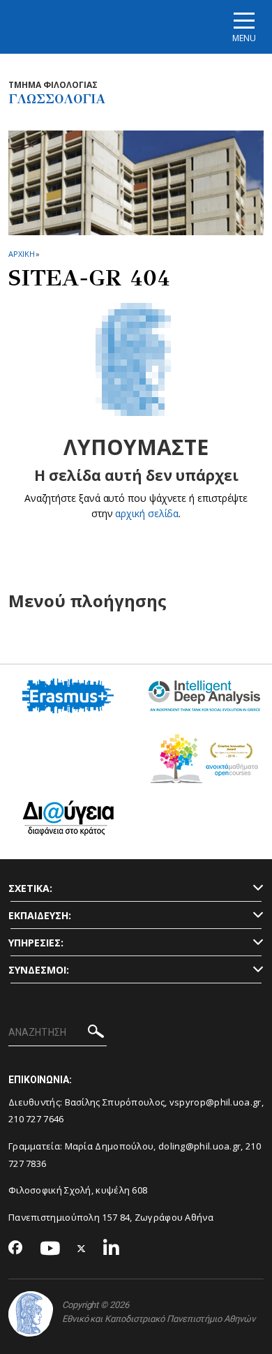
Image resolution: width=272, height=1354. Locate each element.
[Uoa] (30, 1314)
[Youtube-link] (50, 1249)
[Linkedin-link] (111, 1249)
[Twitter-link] (81, 1249)
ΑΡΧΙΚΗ (21, 253)
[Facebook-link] (15, 1248)
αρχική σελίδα (147, 513)
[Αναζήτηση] (96, 1033)
